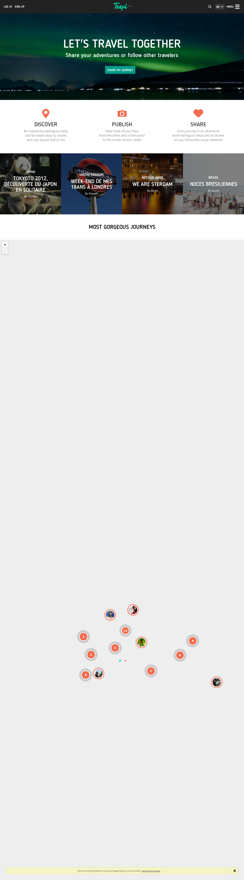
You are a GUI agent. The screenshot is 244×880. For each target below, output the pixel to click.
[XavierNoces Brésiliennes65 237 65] (98, 673)
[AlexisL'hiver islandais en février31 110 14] (110, 615)
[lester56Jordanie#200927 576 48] (141, 642)
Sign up (19, 6)
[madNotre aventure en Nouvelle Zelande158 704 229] (217, 682)
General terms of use (151, 870)
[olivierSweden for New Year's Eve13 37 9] (133, 610)
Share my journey (120, 70)
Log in (8, 6)
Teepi (122, 6)
